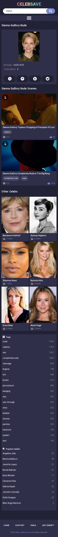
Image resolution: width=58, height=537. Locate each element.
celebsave (29, 4)
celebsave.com (26, 532)
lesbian (28, 413)
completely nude (28, 358)
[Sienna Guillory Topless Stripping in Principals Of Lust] (29, 109)
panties (28, 424)
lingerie (28, 369)
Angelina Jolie (28, 453)
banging (28, 391)
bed (28, 441)
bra (28, 374)
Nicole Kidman (28, 470)
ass (28, 396)
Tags (8, 337)
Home (6, 525)
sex (28, 352)
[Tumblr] (35, 78)
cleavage (28, 363)
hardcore (28, 429)
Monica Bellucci (28, 459)
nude (28, 341)
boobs (28, 380)
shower (28, 418)
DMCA (33, 525)
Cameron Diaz (28, 481)
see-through (28, 402)
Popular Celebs (13, 449)
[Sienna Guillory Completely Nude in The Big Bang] (29, 155)
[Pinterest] (22, 78)
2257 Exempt (48, 525)
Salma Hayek (28, 486)
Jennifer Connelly (28, 492)
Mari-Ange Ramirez (28, 503)
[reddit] (48, 78)
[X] (10, 78)
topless (28, 347)
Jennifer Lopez (28, 464)
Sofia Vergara (28, 497)
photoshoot (28, 385)
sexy (28, 407)
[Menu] (29, 18)
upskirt (28, 435)
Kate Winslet (28, 475)
